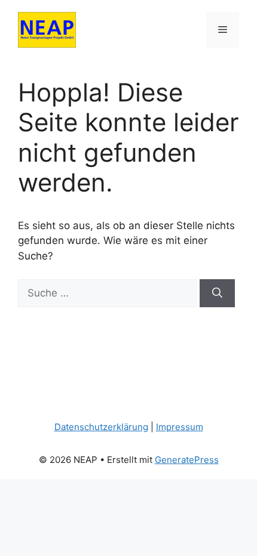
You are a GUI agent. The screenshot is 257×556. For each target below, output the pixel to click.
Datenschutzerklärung (101, 427)
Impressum (179, 427)
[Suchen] (217, 293)
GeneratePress (187, 459)
